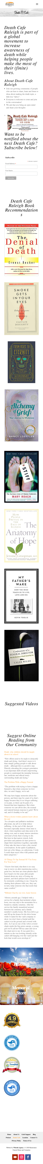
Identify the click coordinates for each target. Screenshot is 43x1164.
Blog (34, 1134)
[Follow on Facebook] (28, 1157)
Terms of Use (27, 1141)
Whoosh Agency (18, 1147)
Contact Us (33, 1138)
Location (25, 1138)
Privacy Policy (16, 1141)
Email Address (10, 164)
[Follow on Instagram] (21, 1157)
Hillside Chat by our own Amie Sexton (20, 892)
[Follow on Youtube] (15, 1157)
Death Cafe (16, 1138)
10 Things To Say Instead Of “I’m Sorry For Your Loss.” (20, 860)
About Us (16, 1134)
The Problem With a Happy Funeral (18, 782)
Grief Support (26, 1134)
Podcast (8, 1138)
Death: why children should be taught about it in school (19, 753)
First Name (9, 170)
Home (9, 1134)
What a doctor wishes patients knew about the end (21, 817)
